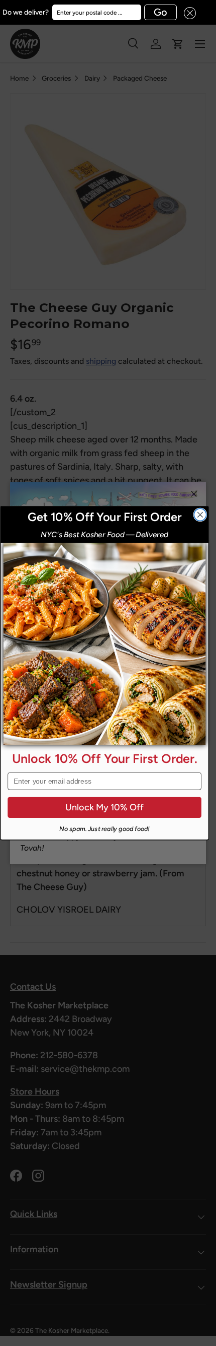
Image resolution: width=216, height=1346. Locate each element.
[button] (186, 12)
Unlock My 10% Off (104, 807)
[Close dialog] (200, 514)
